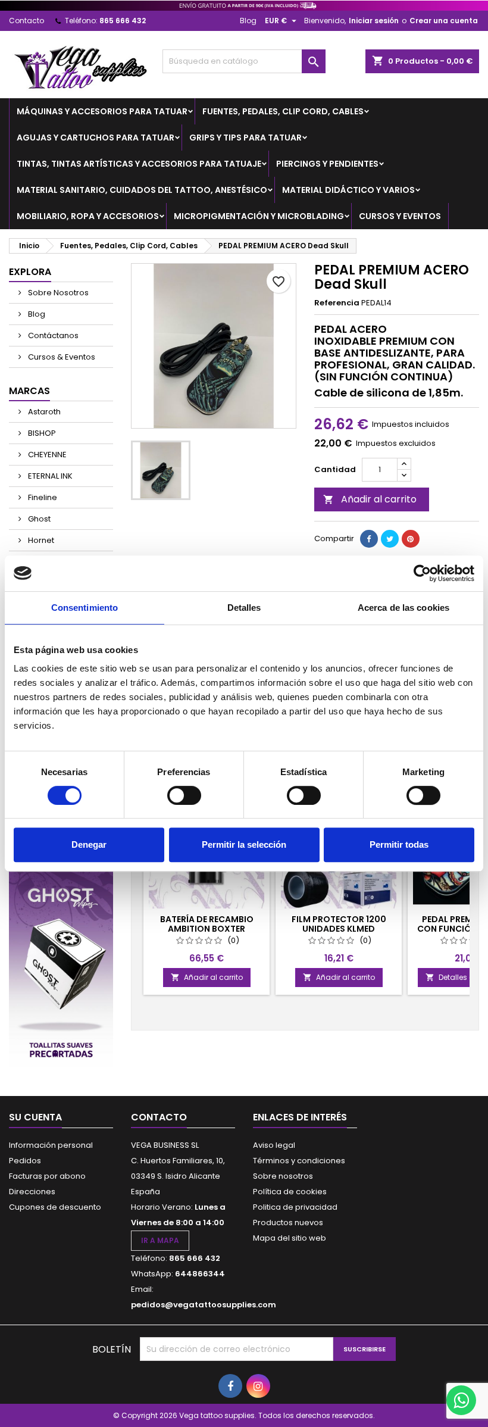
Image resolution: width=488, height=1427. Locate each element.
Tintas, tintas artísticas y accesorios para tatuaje (139, 164)
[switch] (184, 795)
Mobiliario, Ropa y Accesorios (88, 216)
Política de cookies (290, 1191)
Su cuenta (35, 1117)
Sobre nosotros (283, 1176)
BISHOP (41, 433)
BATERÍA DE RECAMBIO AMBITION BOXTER (207, 924)
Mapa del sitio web (289, 1238)
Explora (30, 272)
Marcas (29, 391)
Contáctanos (52, 335)
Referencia (336, 303)
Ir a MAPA (160, 1240)
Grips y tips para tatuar (245, 137)
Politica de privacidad (295, 1207)
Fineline (41, 497)
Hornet (40, 540)
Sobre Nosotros (57, 292)
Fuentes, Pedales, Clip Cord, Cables (283, 111)
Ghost (38, 518)
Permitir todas (399, 844)
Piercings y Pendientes (327, 164)
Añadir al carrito (370, 499)
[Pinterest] (411, 539)
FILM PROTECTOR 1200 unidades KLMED (339, 924)
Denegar (89, 844)
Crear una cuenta (443, 20)
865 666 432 (122, 20)
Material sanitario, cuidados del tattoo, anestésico (142, 190)
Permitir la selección (244, 844)
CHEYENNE (46, 454)
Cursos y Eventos (400, 216)
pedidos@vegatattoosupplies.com (203, 1304)
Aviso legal (274, 1145)
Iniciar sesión (374, 20)
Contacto (26, 20)
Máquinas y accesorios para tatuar (102, 111)
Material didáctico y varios (348, 190)
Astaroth (43, 411)
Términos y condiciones (299, 1160)
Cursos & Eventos (60, 357)
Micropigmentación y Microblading (259, 216)
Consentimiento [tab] (84, 607)
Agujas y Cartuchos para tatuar (95, 137)
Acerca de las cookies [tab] (403, 607)
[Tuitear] (390, 539)
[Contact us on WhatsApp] (461, 1400)
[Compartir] (369, 539)
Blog (248, 20)
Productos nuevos (288, 1222)
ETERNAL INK (49, 476)
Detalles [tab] (244, 607)
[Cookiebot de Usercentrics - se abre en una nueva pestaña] (422, 573)
